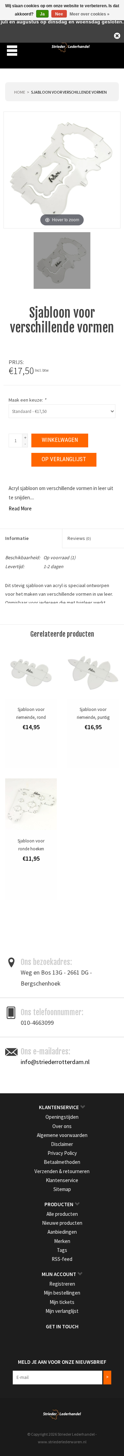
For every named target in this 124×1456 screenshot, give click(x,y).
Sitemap (62, 1189)
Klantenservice (62, 1180)
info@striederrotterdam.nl (55, 1062)
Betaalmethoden (62, 1162)
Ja (42, 14)
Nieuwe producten (62, 1223)
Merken (62, 1241)
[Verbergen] (117, 36)
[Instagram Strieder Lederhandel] (68, 1340)
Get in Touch (62, 1326)
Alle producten (62, 1214)
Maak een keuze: (27, 400)
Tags (62, 1250)
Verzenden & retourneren (62, 1171)
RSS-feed (62, 1259)
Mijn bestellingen (62, 1292)
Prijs (16, 362)
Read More (20, 508)
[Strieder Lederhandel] (70, 50)
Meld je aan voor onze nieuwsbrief (62, 1362)
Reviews (79, 538)
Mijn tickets (62, 1302)
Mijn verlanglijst (62, 1311)
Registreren (62, 1283)
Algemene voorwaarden (62, 1135)
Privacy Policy (62, 1153)
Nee (59, 14)
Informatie (17, 538)
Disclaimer (62, 1144)
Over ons (62, 1126)
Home (19, 92)
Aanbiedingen (62, 1232)
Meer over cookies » (90, 14)
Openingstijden (62, 1117)
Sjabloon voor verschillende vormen (69, 92)
